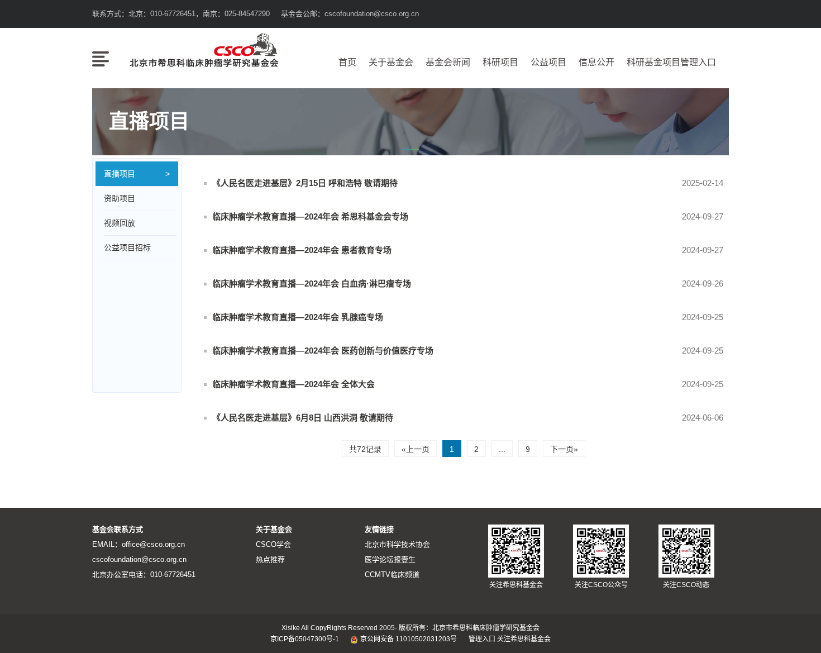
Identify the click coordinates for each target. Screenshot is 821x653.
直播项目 (119, 173)
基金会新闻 (448, 62)
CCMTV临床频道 (392, 574)
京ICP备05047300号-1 (304, 639)
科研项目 (500, 62)
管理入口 (482, 639)
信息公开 (596, 62)
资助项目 (119, 198)
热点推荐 (270, 559)
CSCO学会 (273, 544)
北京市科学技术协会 (397, 544)
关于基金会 (391, 62)
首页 (347, 62)
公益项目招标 (127, 247)
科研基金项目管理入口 (671, 62)
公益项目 (548, 62)
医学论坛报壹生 (390, 559)
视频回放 (119, 222)
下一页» (564, 449)
